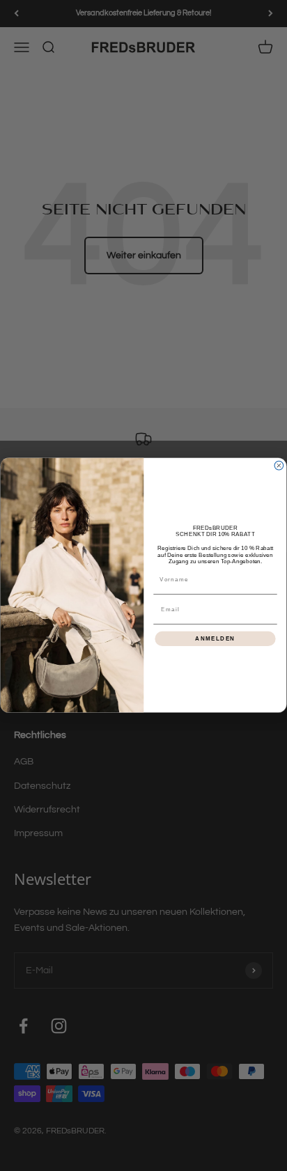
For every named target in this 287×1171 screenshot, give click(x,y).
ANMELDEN (215, 639)
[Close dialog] (279, 466)
